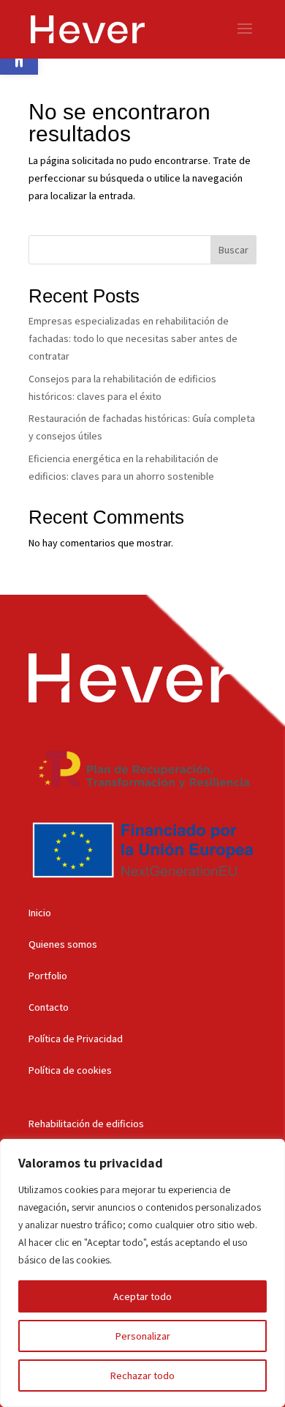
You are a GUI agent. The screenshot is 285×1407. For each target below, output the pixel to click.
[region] (142, 1273)
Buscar (233, 249)
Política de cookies (70, 1070)
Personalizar (142, 1336)
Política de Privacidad (75, 1038)
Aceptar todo (142, 1296)
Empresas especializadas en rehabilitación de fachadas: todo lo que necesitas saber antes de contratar (133, 338)
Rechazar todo (142, 1375)
